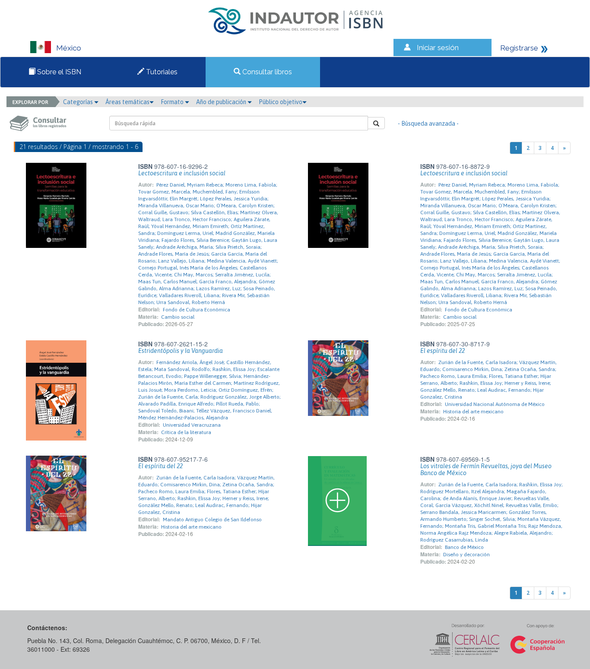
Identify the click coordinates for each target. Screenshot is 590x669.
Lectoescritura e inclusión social (181, 173)
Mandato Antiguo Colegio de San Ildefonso (212, 520)
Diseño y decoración (466, 555)
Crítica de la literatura (186, 432)
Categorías (78, 101)
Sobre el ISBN (58, 72)
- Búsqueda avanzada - (428, 123)
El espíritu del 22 (442, 350)
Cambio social (177, 317)
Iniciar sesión (438, 47)
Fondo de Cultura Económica (196, 310)
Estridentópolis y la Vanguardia (180, 350)
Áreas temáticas (127, 101)
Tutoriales (161, 72)
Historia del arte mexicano (473, 412)
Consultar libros (266, 72)
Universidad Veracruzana (192, 425)
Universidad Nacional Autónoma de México (495, 404)
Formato (173, 101)
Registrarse (519, 48)
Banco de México (464, 547)
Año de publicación (221, 101)
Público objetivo (280, 101)
